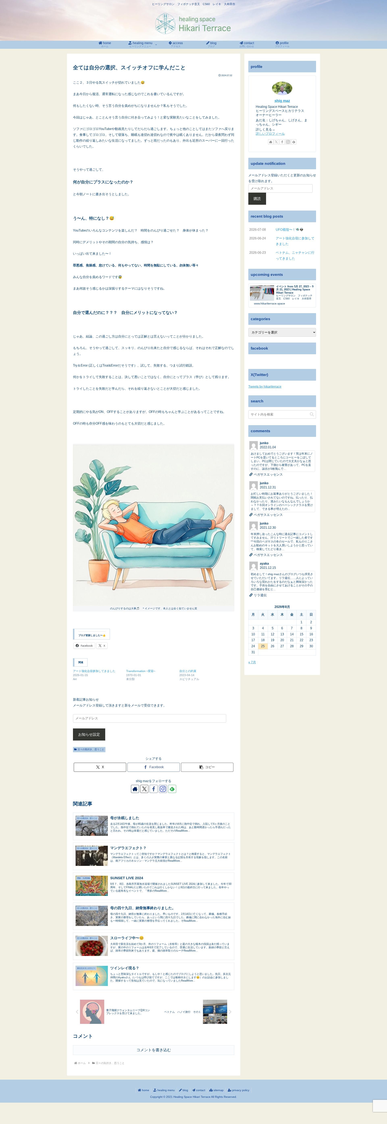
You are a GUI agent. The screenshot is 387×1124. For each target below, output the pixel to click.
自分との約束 (187, 671)
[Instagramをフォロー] (163, 789)
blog (185, 1090)
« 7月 (252, 662)
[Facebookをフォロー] (154, 789)
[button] (207, 767)
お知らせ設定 (89, 734)
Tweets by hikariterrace (264, 386)
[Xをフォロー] (144, 789)
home (145, 1090)
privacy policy (240, 1090)
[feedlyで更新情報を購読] (172, 789)
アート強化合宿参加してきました (94, 671)
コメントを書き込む (153, 1050)
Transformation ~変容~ (140, 671)
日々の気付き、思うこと (91, 749)
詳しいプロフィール (270, 133)
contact (200, 1090)
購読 (257, 199)
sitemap (218, 1090)
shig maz (282, 101)
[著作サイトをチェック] (135, 789)
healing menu (166, 1090)
